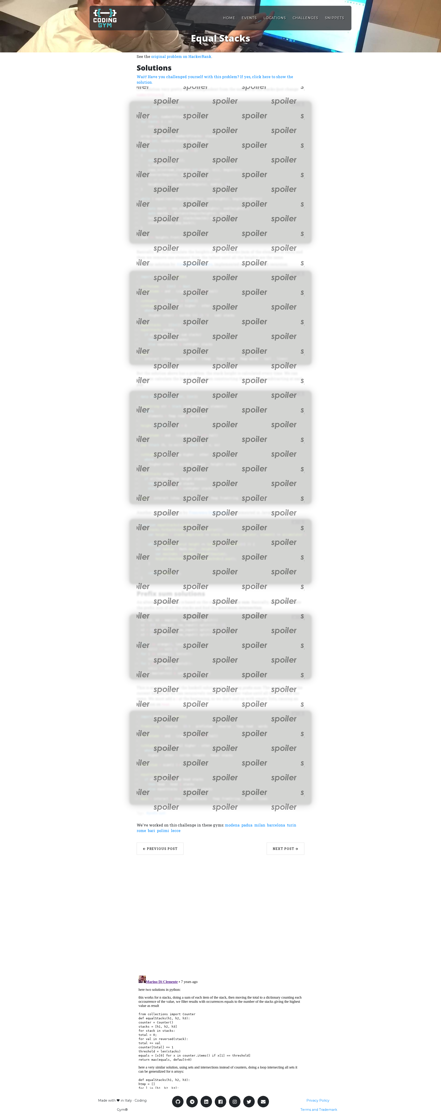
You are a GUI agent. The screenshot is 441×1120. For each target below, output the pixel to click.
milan (259, 825)
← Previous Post (160, 848)
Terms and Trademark (318, 1110)
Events (249, 18)
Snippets (334, 18)
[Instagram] (234, 1101)
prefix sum (157, 813)
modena (232, 825)
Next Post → (285, 848)
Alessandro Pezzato (194, 264)
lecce (176, 830)
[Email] (263, 1101)
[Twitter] (249, 1101)
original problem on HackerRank (181, 56)
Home (229, 18)
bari (151, 830)
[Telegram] (192, 1101)
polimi (163, 830)
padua (246, 825)
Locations (274, 18)
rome (141, 830)
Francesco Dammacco (209, 512)
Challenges (305, 18)
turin (291, 825)
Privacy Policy (317, 1100)
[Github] (178, 1101)
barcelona (276, 825)
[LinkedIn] (206, 1101)
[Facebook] (220, 1101)
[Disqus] (220, 912)
